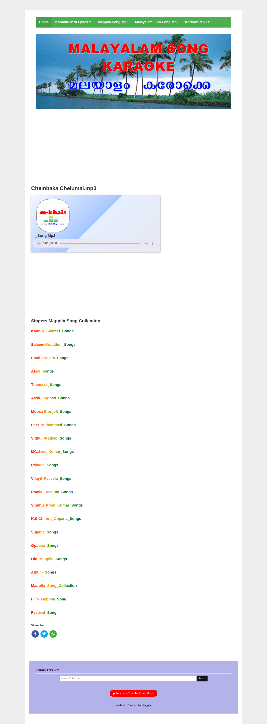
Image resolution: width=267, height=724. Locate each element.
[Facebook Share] (35, 634)
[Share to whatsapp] (53, 634)
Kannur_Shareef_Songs (52, 331)
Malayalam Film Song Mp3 (156, 22)
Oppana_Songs (45, 545)
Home (44, 22)
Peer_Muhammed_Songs (53, 425)
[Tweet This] (44, 634)
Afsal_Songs (42, 371)
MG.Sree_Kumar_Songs (52, 452)
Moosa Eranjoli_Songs (51, 411)
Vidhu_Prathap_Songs (51, 438)
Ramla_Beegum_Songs (52, 492)
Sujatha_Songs (44, 532)
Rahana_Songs (44, 465)
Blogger (146, 705)
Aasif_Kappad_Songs (50, 398)
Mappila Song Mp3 (113, 22)
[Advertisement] (133, 146)
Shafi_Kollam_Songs (49, 358)
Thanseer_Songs (46, 385)
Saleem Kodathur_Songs (53, 344)
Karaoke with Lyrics (72, 22)
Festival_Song (44, 612)
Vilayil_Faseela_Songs (51, 478)
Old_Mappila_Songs (49, 559)
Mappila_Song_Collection (54, 586)
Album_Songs (43, 572)
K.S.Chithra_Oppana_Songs (56, 519)
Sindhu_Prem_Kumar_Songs (57, 505)
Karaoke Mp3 (196, 22)
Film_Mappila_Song (48, 599)
